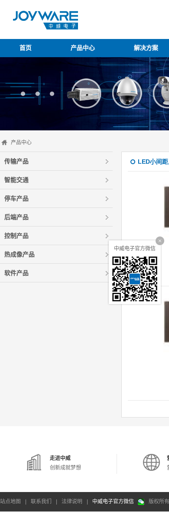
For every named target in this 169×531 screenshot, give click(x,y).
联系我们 (41, 502)
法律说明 (72, 502)
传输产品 (16, 161)
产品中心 (21, 142)
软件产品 (16, 272)
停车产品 (16, 198)
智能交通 (16, 179)
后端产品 (16, 217)
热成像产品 (19, 254)
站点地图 (10, 502)
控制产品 (16, 235)
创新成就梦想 (65, 463)
